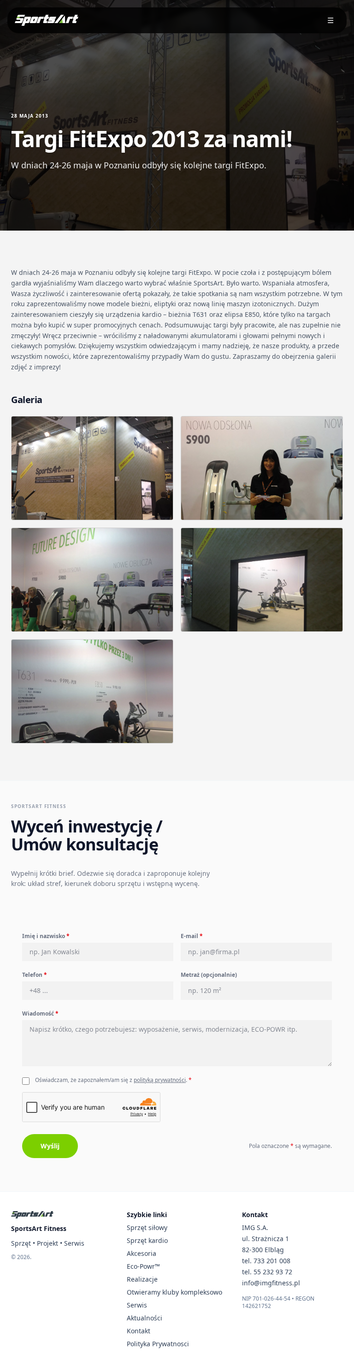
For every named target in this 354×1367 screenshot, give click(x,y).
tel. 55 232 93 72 (267, 1271)
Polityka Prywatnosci (158, 1343)
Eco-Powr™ (143, 1266)
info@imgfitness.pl (271, 1282)
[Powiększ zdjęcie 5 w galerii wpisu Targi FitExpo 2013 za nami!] (92, 691)
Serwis (137, 1305)
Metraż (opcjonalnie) (209, 975)
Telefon (34, 975)
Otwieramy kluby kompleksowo (174, 1292)
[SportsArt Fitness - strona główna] (32, 1214)
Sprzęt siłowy (147, 1227)
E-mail (192, 936)
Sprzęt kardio (147, 1240)
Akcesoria (141, 1253)
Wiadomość (40, 1013)
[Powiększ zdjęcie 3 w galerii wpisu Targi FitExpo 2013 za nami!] (92, 579)
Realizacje (142, 1279)
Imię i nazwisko (46, 936)
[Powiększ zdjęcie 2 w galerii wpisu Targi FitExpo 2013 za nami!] (261, 468)
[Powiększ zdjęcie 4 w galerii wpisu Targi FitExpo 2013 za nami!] (261, 579)
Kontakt (138, 1330)
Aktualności (144, 1318)
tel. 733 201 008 (266, 1260)
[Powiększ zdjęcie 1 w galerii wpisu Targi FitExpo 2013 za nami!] (92, 468)
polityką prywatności (160, 1080)
